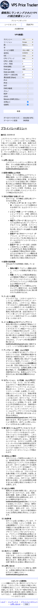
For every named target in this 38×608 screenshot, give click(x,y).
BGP (5, 94)
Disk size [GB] (9, 72)
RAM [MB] (7, 66)
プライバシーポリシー (29, 602)
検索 (18, 111)
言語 (26, 604)
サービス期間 (9, 50)
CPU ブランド (9, 58)
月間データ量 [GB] (11, 75)
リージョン (8, 42)
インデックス (13, 602)
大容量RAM (19, 29)
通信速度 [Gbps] (10, 77)
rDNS (6, 96)
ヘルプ (2, 602)
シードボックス (10, 24)
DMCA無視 (8, 88)
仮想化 (6, 53)
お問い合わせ (15, 604)
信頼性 (6, 105)
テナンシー (8, 39)
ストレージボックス (19, 20)
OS (5, 56)
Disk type (7, 69)
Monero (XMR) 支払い (12, 99)
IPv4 (5, 80)
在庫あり (7, 102)
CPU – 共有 (8, 61)
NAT (5, 86)
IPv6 (5, 83)
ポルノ (6, 91)
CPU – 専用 (8, 64)
